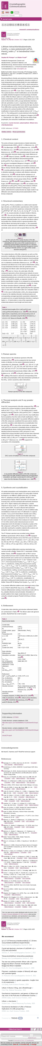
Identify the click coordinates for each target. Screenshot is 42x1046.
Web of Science (18, 764)
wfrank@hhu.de (22, 69)
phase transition (17, 109)
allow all (15, 1044)
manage (34, 1044)
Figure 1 (20, 238)
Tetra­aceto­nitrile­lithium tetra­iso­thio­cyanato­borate (17, 956)
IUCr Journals (8, 764)
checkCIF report (7, 735)
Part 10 (11, 39)
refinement (30, 609)
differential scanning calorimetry (14, 107)
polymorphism (24, 123)
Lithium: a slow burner (9, 1001)
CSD (35, 787)
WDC (17, 12)
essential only (24, 1044)
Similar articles (6, 132)
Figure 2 (20, 390)
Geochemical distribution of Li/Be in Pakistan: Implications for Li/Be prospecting (16, 1008)
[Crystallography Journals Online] (2, 12)
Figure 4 (20, 472)
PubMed (25, 907)
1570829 (15, 128)
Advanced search (32, 1037)
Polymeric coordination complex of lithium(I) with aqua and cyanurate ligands (19, 972)
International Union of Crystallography (24, 1040)
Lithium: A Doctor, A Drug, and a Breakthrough (16, 988)
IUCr (7, 12)
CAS (13, 778)
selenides (16, 213)
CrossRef (33, 763)
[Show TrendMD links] (38, 1018)
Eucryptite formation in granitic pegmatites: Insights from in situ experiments (20, 981)
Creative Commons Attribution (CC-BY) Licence (15, 914)
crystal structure (14, 123)
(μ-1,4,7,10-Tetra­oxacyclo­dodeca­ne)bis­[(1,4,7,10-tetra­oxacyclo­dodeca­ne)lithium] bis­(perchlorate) (19, 942)
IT (12, 12)
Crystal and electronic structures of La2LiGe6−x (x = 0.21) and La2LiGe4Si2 (19, 949)
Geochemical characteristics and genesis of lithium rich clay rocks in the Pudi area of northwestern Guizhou (20, 994)
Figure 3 (20, 454)
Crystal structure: (7, 720)
